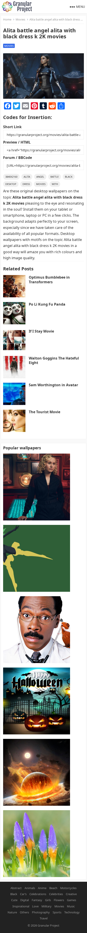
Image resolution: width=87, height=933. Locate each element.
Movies (20, 19)
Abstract (16, 888)
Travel (44, 918)
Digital (24, 900)
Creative (71, 894)
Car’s (23, 894)
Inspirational (20, 906)
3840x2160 (11, 176)
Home (7, 19)
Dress (26, 184)
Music (71, 906)
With (55, 184)
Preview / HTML (17, 142)
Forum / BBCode (17, 157)
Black (68, 176)
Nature (12, 912)
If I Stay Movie (41, 331)
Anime (42, 888)
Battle (54, 176)
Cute (14, 900)
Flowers (59, 900)
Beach (53, 888)
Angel (40, 176)
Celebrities (56, 894)
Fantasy (37, 900)
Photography (41, 912)
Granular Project (48, 925)
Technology (72, 912)
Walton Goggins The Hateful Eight (54, 360)
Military (46, 906)
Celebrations (37, 894)
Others (24, 912)
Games (71, 900)
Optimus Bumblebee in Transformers (49, 279)
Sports (57, 912)
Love (35, 906)
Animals (30, 888)
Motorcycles (68, 888)
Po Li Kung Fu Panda (47, 304)
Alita (27, 176)
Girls (48, 900)
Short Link (12, 126)
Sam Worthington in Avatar (53, 384)
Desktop (10, 184)
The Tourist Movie (44, 411)
